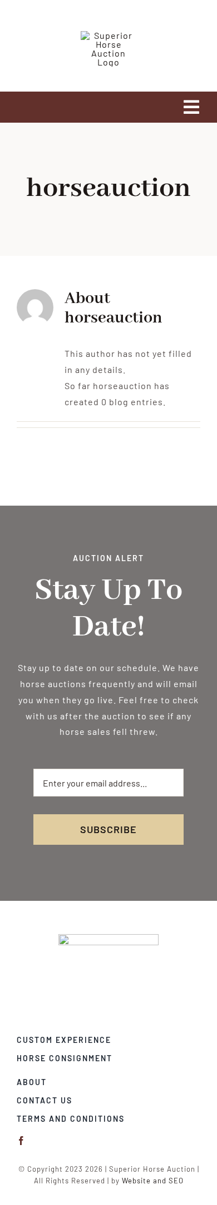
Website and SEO (153, 1180)
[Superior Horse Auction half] (108, 938)
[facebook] (21, 1140)
